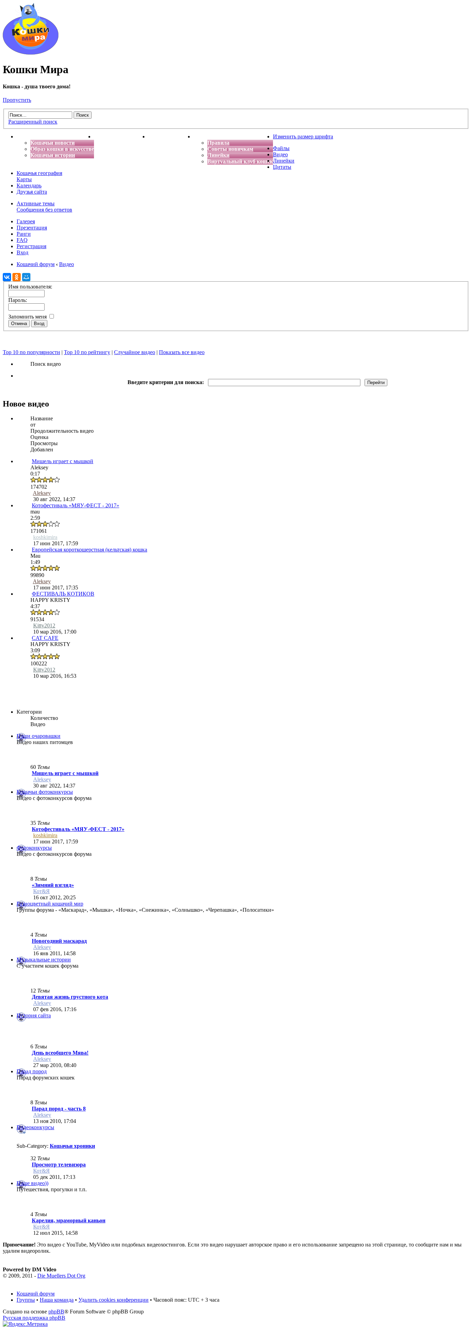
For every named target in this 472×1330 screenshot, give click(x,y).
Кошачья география (39, 173)
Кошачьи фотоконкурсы (45, 792)
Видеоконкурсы (35, 1127)
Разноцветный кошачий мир (50, 904)
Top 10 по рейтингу (87, 352)
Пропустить (17, 100)
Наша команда (57, 1300)
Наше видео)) (32, 1183)
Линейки (218, 155)
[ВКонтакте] (7, 277)
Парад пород (32, 1071)
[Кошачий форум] (30, 53)
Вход (22, 252)
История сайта (34, 1015)
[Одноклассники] (16, 277)
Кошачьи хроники (72, 1146)
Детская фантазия (170, 136)
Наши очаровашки (38, 736)
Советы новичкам (230, 149)
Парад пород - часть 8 (59, 1109)
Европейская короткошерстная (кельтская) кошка (89, 549)
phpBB (56, 1311)
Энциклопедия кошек (121, 136)
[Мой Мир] (26, 277)
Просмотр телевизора (59, 1164)
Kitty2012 (44, 625)
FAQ (22, 240)
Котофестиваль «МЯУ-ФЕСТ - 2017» (75, 505)
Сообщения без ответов (44, 210)
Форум (202, 136)
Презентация (32, 228)
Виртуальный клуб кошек (240, 161)
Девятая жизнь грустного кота (70, 997)
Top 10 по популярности (31, 352)
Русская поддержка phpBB (34, 1318)
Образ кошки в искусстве (62, 149)
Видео (280, 154)
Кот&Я (41, 891)
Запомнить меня (28, 317)
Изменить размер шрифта (303, 136)
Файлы (281, 148)
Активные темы (36, 203)
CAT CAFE (45, 638)
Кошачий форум (36, 1294)
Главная (27, 136)
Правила (218, 143)
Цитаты (282, 167)
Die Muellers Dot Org (61, 1276)
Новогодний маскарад (59, 941)
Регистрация (31, 246)
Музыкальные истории (44, 959)
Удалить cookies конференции (113, 1300)
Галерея (26, 221)
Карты (24, 179)
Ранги (24, 234)
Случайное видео (134, 352)
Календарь (29, 185)
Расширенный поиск (32, 122)
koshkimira (45, 537)
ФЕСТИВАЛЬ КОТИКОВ (63, 594)
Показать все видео (182, 352)
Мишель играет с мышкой (62, 461)
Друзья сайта (32, 192)
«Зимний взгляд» (53, 885)
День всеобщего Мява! (60, 1053)
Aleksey (42, 493)
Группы (26, 1300)
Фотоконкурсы (34, 848)
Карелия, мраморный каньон (68, 1220)
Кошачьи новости (52, 143)
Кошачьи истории (52, 155)
